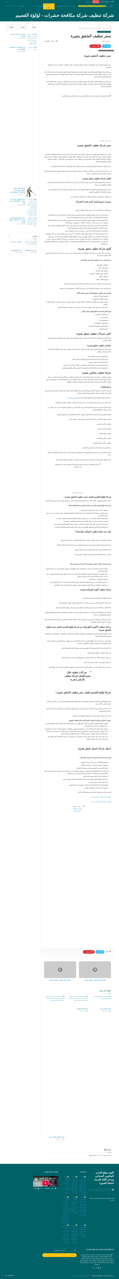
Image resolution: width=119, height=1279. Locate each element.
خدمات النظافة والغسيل (98, 28)
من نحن (74, 6)
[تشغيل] (56, 1188)
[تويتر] (100, 1268)
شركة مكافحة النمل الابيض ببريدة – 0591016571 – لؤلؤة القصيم (17, 220)
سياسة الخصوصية (48, 6)
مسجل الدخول (99, 1155)
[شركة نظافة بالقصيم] (77, 1001)
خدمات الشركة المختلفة (63, 6)
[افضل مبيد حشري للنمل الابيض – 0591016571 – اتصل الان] (82, 1186)
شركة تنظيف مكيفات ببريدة (57, 1137)
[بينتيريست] (98, 1268)
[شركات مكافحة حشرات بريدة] (73, 1205)
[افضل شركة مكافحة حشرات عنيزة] (65, 1210)
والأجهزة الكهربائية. (72, 398)
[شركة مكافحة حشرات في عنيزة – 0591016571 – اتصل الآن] (31, 207)
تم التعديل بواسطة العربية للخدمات (80, 1275)
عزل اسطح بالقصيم (16, 250)
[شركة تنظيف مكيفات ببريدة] (54, 1065)
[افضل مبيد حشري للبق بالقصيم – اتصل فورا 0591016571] (65, 1234)
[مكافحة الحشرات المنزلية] (82, 1206)
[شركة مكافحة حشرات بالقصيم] (65, 1185)
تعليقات (11, 27)
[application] (45, 1183)
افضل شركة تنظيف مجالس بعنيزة (101, 797)
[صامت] (38, 1188)
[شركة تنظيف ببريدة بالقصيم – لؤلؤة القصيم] (31, 116)
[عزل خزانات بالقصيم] (30, 244)
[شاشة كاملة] (35, 1188)
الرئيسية (95, 6)
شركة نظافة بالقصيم (82, 1008)
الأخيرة (23, 27)
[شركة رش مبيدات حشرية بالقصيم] (31, 39)
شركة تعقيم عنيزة (86, 1)
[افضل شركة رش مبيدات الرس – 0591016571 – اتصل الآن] (73, 1234)
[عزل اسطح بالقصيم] (14, 244)
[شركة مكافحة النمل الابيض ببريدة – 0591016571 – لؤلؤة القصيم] (31, 222)
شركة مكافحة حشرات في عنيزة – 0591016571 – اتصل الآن (17, 201)
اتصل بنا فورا (38, 6)
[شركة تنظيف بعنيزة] (101, 1001)
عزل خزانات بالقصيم (31, 250)
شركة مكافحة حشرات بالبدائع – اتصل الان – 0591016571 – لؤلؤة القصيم (17, 190)
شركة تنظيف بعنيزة (105, 1008)
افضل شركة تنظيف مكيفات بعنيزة (101, 801)
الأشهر (34, 27)
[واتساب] (95, 1268)
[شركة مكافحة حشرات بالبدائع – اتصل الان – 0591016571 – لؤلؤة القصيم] (31, 192)
